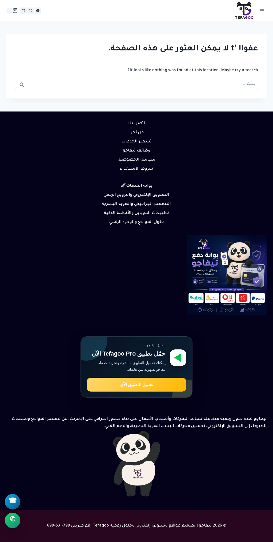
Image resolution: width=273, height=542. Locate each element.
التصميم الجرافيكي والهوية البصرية (136, 204)
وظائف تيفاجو (136, 151)
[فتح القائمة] (262, 10)
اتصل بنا (136, 123)
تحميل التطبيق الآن (136, 384)
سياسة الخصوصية (136, 160)
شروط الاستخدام (136, 169)
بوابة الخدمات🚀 (136, 186)
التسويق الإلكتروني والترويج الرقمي (136, 195)
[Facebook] (38, 10)
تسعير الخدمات (137, 142)
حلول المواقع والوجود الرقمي (136, 222)
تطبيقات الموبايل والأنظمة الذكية (136, 213)
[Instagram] (23, 10)
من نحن (137, 132)
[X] (30, 10)
